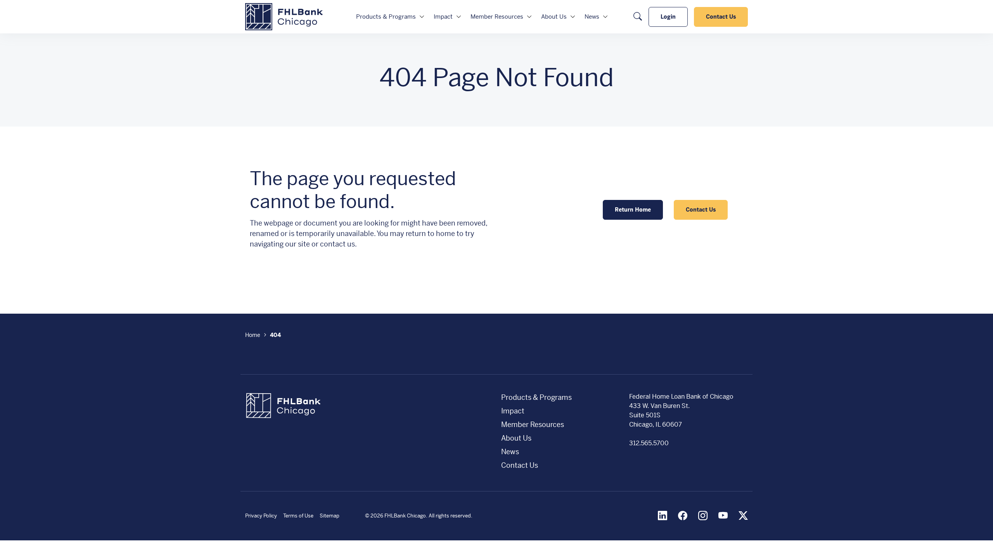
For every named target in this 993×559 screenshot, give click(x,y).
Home (252, 335)
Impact (443, 16)
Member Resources (497, 16)
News (592, 16)
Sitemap (329, 515)
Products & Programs (386, 16)
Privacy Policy (261, 515)
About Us (554, 16)
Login (668, 16)
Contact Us (721, 16)
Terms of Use (298, 515)
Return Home (633, 209)
